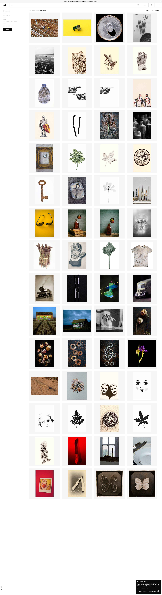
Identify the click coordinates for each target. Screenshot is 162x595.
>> (155, 10)
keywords (6, 12)
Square (7, 21)
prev (147, 10)
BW (11, 26)
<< (149, 10)
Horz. (15, 21)
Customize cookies (153, 591)
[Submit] (138, 5)
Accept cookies (142, 591)
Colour (8, 26)
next (157, 10)
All (4, 21)
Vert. (12, 21)
